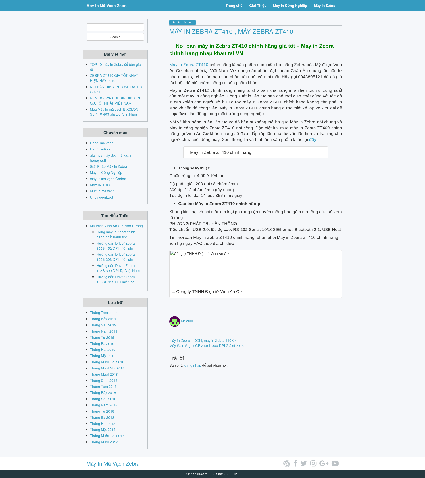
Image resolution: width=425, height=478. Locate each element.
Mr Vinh (187, 321)
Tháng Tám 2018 (103, 386)
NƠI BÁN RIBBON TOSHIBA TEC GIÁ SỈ (117, 89)
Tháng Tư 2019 (102, 337)
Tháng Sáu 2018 (103, 398)
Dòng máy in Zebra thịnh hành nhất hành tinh (116, 234)
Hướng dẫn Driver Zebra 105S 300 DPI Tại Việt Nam (118, 268)
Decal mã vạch (101, 142)
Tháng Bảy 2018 (103, 392)
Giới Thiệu (258, 5)
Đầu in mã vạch (182, 22)
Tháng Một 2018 (103, 429)
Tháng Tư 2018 (102, 411)
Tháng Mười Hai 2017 (107, 435)
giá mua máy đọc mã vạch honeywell (110, 158)
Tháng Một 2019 (103, 355)
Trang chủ (234, 5)
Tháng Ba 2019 (102, 343)
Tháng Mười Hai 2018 (107, 361)
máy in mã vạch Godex (108, 178)
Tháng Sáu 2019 (103, 325)
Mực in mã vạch (102, 191)
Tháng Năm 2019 (103, 331)
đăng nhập (192, 365)
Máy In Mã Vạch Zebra (107, 5)
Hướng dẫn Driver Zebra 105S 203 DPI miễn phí (116, 257)
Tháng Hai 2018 (102, 423)
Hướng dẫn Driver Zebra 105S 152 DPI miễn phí (116, 246)
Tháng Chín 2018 (103, 380)
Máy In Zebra (324, 5)
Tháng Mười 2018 (104, 374)
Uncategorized (101, 197)
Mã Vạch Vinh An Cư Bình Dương (116, 225)
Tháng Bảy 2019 (103, 318)
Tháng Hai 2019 (102, 349)
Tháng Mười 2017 (104, 441)
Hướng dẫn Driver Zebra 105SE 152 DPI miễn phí (116, 279)
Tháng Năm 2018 (103, 405)
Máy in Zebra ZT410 (188, 64)
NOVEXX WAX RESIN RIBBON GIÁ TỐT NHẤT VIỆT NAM (115, 100)
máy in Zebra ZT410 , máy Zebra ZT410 (231, 31)
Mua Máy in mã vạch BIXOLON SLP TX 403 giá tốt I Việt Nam (114, 112)
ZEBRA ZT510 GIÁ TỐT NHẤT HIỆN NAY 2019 (114, 78)
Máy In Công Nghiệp (290, 5)
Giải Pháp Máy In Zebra (108, 166)
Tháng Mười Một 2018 (107, 368)
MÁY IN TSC (100, 184)
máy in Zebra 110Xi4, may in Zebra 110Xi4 (203, 340)
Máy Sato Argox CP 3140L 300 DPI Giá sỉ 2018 (206, 345)
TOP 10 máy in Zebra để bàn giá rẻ (115, 67)
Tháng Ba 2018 (102, 417)
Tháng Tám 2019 (103, 312)
